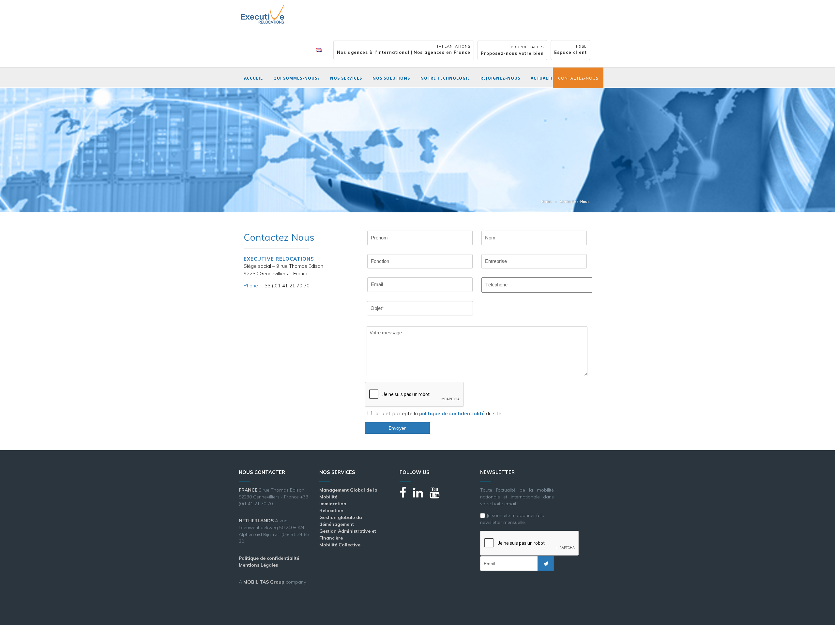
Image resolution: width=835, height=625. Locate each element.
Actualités (544, 78)
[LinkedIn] (421, 495)
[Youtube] (438, 495)
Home (546, 201)
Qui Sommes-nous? (296, 78)
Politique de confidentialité (269, 558)
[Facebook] (406, 495)
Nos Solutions (391, 78)
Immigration (332, 504)
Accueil (253, 78)
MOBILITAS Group (263, 582)
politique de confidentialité (452, 413)
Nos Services (346, 78)
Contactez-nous (578, 78)
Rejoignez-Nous (500, 78)
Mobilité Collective (339, 545)
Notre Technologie (445, 78)
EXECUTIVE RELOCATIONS (279, 259)
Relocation (331, 510)
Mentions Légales (258, 565)
